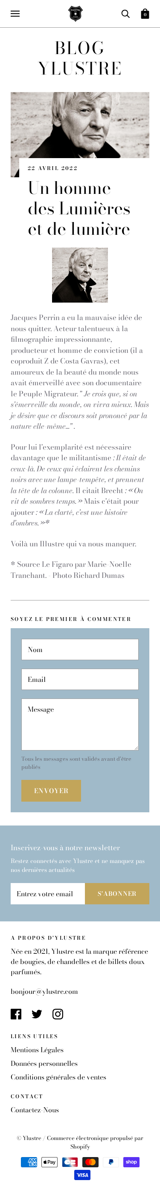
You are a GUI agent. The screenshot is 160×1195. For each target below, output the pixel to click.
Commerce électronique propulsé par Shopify (95, 1142)
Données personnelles (44, 1063)
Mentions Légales (37, 1050)
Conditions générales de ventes (58, 1077)
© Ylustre (30, 1138)
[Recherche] (125, 12)
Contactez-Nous (35, 1110)
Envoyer (51, 791)
